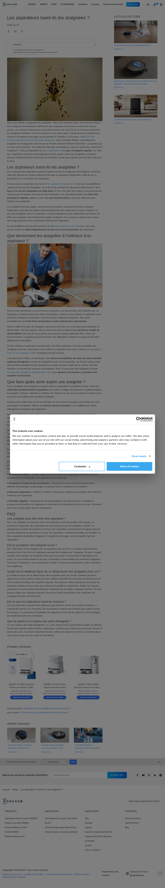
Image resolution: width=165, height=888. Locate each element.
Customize (80, 466)
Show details (139, 456)
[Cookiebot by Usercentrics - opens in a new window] (138, 419)
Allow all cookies (129, 466)
